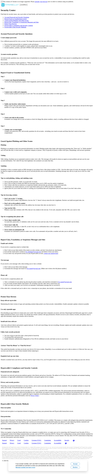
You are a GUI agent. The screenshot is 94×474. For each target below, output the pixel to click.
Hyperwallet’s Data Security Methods (15, 27)
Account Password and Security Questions (16, 17)
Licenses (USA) (36, 440)
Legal (19, 440)
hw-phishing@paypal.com (33, 252)
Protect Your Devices (10, 24)
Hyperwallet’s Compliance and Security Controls (18, 25)
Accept (75, 464)
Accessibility (57, 440)
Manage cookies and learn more (25, 467)
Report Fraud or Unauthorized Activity (15, 19)
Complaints (47, 440)
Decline (75, 467)
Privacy (12, 440)
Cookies (26, 440)
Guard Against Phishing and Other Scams (16, 20)
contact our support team (51, 253)
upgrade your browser (41, 1)
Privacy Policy (35, 395)
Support (4, 440)
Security (66, 440)
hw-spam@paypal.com (33, 268)
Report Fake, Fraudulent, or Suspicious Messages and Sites (21, 22)
